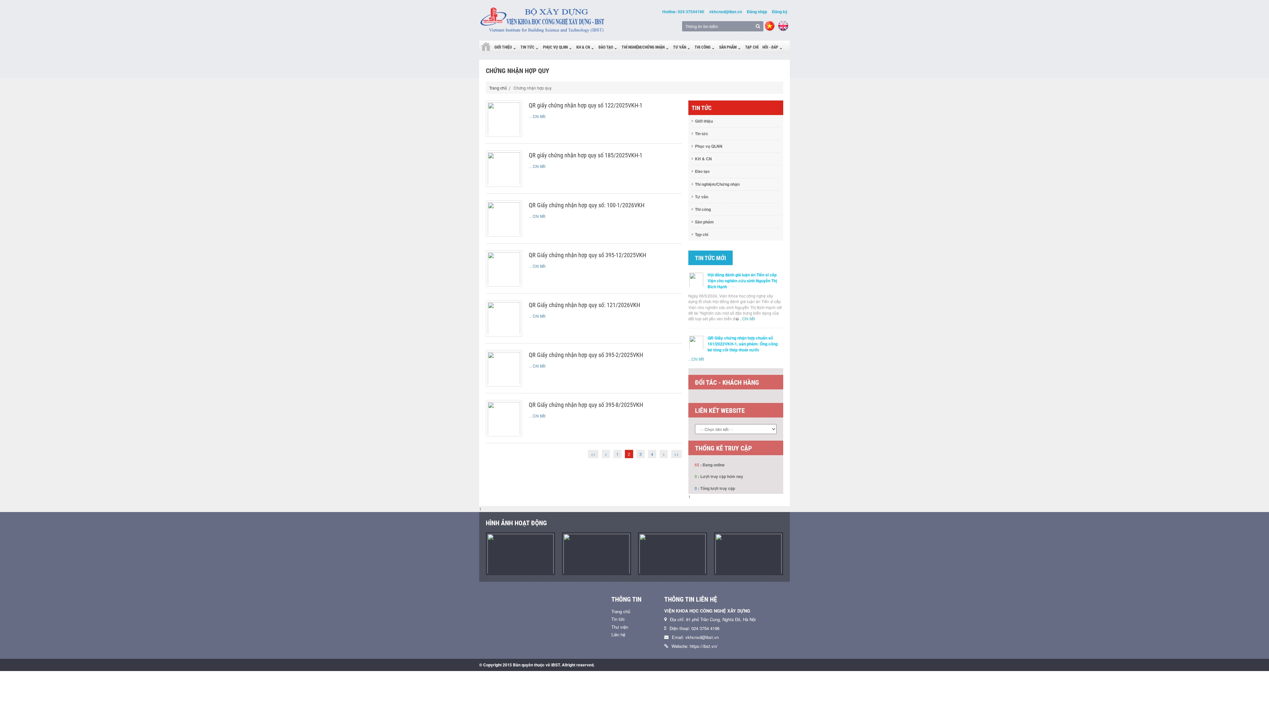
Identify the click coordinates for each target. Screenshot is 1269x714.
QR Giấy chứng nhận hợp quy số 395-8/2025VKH (586, 404)
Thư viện (619, 627)
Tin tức (527, 47)
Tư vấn (679, 47)
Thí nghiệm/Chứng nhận (643, 47)
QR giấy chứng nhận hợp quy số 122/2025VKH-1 (585, 105)
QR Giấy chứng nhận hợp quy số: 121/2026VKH (584, 304)
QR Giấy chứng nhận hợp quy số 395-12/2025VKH (587, 255)
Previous (683, 399)
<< (593, 454)
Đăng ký (780, 12)
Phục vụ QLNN (555, 47)
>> (676, 454)
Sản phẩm (728, 47)
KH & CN (583, 47)
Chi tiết (539, 116)
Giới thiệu (503, 47)
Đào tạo (605, 47)
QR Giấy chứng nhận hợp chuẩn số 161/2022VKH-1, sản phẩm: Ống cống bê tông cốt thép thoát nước (743, 344)
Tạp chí (751, 47)
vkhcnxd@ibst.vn (725, 12)
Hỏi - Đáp (770, 47)
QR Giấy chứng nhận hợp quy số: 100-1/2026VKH (586, 205)
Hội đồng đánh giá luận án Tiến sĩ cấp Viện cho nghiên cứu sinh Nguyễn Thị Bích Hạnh (742, 281)
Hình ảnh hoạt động (516, 523)
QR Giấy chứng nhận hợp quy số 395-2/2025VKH (586, 354)
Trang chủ (498, 88)
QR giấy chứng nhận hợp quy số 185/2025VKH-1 (585, 155)
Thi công (703, 47)
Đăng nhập (757, 12)
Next (788, 399)
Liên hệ (618, 634)
